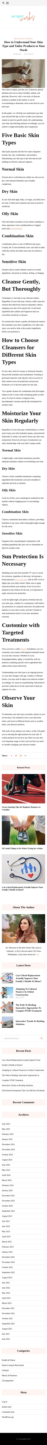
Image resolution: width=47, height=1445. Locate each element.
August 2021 (7, 1329)
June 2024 (6, 1165)
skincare (23, 649)
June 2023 (6, 1226)
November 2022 (8, 1262)
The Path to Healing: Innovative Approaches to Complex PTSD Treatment (28, 1008)
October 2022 (7, 1267)
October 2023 (7, 1206)
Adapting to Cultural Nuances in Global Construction (26, 992)
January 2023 (7, 1252)
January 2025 (7, 1139)
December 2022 (8, 1257)
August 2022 (7, 1277)
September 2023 (8, 1211)
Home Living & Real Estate (13, 1365)
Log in (4, 1402)
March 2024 (7, 1180)
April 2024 (6, 1175)
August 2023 (7, 1216)
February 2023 (8, 1247)
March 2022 (7, 1303)
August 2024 (7, 1160)
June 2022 (6, 1288)
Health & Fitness (23, 39)
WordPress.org (8, 1417)
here (37, 954)
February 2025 (8, 1134)
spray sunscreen (21, 580)
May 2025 (6, 1129)
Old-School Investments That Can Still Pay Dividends (23, 1090)
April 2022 (6, 1298)
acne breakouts (16, 228)
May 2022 (6, 1293)
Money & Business (9, 1375)
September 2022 (8, 1272)
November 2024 (8, 1149)
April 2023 (6, 1237)
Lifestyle (5, 1370)
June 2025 (6, 1124)
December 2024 (8, 1144)
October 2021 (7, 1318)
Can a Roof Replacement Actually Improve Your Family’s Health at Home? (28, 978)
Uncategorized (7, 1381)
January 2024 (7, 1190)
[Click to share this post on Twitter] (16, 755)
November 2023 (8, 1201)
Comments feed (8, 1412)
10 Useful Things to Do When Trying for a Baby (22, 848)
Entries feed (6, 1407)
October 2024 (7, 1155)
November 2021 (8, 1313)
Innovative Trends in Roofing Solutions (17, 1085)
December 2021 (8, 1308)
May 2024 (6, 1170)
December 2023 (8, 1196)
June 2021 (6, 1339)
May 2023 (6, 1231)
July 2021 (6, 1334)
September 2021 (8, 1324)
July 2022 (6, 1283)
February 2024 (8, 1185)
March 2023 (7, 1242)
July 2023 (6, 1221)
